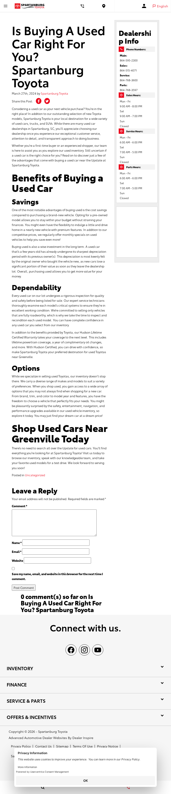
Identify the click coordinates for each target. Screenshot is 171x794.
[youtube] (97, 650)
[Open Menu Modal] (5, 6)
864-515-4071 (128, 70)
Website (17, 560)
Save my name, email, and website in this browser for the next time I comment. (57, 576)
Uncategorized (35, 475)
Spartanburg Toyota (54, 93)
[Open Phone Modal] (82, 6)
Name (17, 543)
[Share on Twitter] (47, 101)
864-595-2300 (129, 60)
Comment (19, 506)
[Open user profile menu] (144, 6)
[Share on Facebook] (38, 101)
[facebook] (71, 650)
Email (16, 552)
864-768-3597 (129, 90)
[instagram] (84, 650)
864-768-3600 (129, 80)
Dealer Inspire (82, 737)
